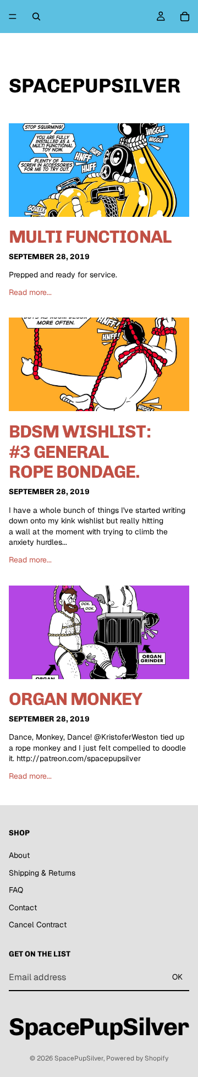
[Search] (36, 16)
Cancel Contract (38, 925)
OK (177, 977)
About (19, 855)
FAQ (16, 890)
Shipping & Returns (42, 872)
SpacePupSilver (78, 1058)
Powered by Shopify (137, 1058)
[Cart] (185, 16)
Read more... (30, 292)
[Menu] (12, 16)
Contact (23, 907)
